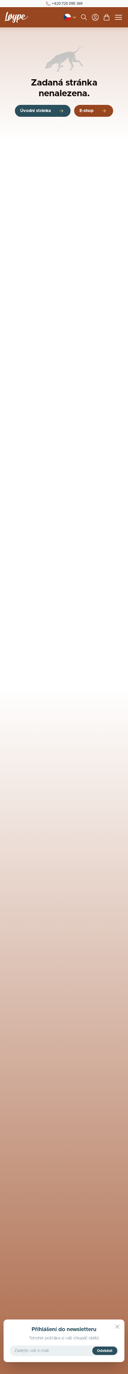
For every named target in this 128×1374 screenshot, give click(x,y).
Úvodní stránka (35, 111)
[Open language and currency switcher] (67, 17)
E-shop (86, 111)
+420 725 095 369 (67, 3)
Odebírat (105, 1351)
